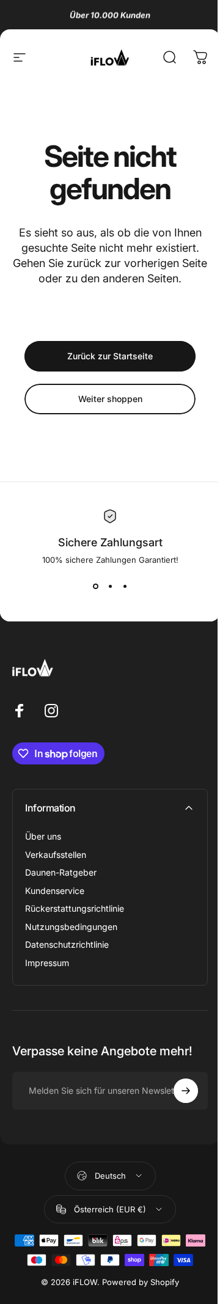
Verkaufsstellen (55, 854)
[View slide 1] (95, 586)
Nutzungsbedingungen (71, 926)
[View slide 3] (124, 586)
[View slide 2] (110, 586)
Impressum (47, 963)
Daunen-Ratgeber (61, 872)
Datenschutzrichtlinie (67, 944)
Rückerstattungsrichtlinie (74, 908)
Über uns (43, 836)
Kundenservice (54, 890)
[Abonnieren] (186, 1091)
